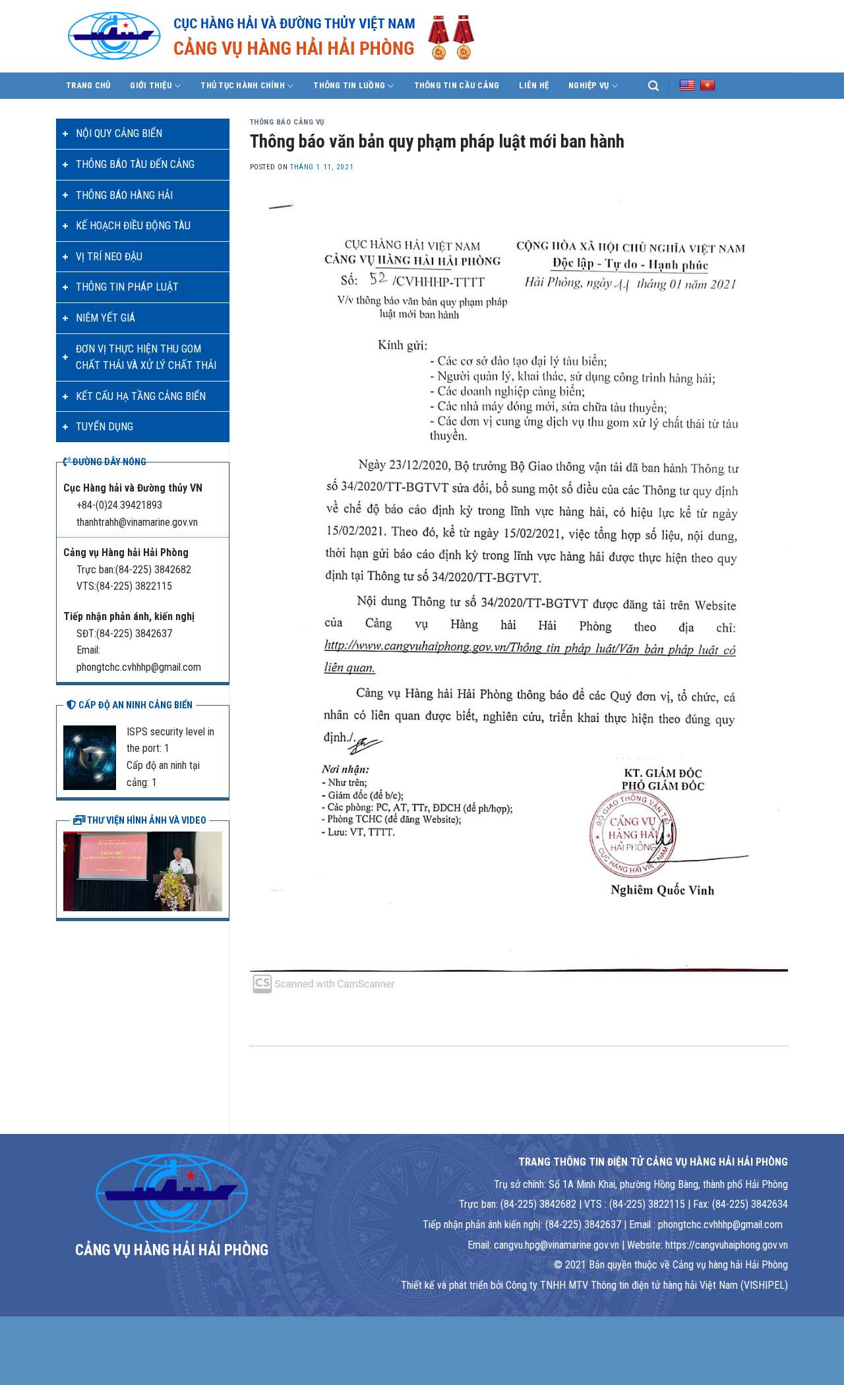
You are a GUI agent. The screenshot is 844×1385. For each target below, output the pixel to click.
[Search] (653, 86)
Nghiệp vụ (588, 85)
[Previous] (70, 869)
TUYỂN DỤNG (104, 426)
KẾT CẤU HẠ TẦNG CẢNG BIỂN (141, 396)
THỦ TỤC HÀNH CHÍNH (242, 85)
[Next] (215, 869)
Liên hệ (534, 85)
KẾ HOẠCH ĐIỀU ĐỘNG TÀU (133, 225)
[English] (687, 85)
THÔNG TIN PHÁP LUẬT (127, 287)
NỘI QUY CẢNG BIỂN (119, 133)
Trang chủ (88, 85)
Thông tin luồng (349, 85)
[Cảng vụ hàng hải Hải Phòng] (287, 36)
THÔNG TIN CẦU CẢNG (457, 85)
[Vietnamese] (707, 85)
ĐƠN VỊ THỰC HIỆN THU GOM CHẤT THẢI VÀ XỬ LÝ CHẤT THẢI (146, 357)
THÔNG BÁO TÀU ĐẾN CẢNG (135, 164)
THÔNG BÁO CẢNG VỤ (287, 122)
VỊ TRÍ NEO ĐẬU (109, 256)
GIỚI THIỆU (151, 85)
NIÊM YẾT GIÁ (105, 318)
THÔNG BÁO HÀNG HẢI (124, 195)
